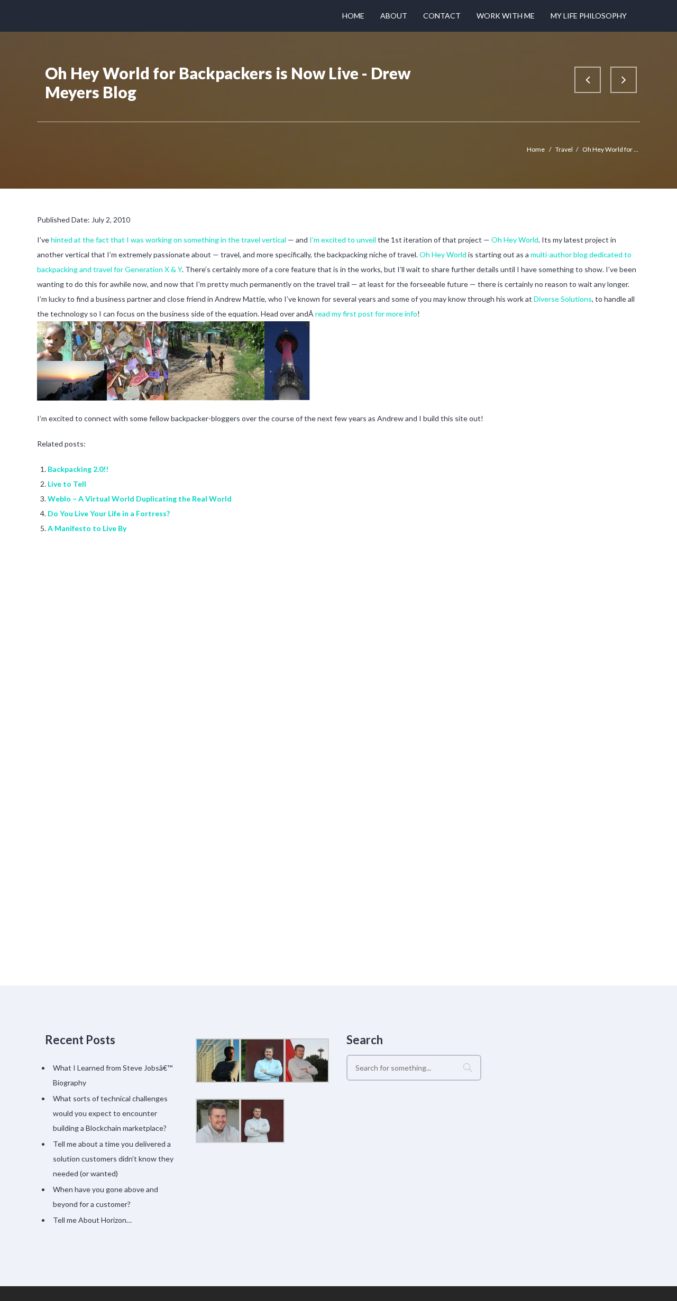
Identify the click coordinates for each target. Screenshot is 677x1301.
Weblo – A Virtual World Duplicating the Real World (140, 498)
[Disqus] (338, 690)
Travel (564, 149)
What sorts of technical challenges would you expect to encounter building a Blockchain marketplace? (110, 1113)
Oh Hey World (514, 239)
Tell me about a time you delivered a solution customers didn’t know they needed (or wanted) (113, 1158)
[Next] (623, 80)
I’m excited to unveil (342, 239)
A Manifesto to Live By (87, 528)
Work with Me (506, 15)
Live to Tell (67, 483)
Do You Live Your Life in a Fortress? (109, 513)
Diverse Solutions (563, 298)
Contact (442, 15)
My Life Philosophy (589, 15)
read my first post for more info (366, 313)
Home (353, 15)
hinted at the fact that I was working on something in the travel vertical (168, 239)
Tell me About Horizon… (92, 1219)
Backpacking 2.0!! (78, 468)
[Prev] (587, 80)
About (393, 15)
